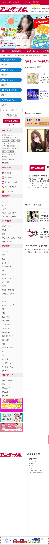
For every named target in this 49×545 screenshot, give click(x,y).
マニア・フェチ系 (8, 305)
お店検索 (8, 173)
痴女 (3, 344)
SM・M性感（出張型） (10, 217)
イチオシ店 (9, 191)
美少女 (4, 286)
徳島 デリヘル (7, 380)
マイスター (5, 140)
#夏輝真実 (5, 162)
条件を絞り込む (11, 121)
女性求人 (16, 2)
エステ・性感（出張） (10, 213)
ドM (3, 355)
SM (3, 270)
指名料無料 (38, 252)
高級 (3, 309)
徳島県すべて (6, 226)
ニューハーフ (6, 324)
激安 (18, 140)
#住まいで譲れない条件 (9, 154)
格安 (12, 146)
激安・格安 (6, 317)
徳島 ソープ (6, 384)
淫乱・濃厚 (6, 340)
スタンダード (6, 251)
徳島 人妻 (5, 392)
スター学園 (5, 138)
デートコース (6, 148)
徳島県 (37, 8)
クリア (11, 125)
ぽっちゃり (15, 148)
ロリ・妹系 (6, 282)
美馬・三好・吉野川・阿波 (11, 238)
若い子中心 (6, 332)
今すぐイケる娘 (10, 187)
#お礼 (4, 151)
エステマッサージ (8, 278)
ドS (3, 351)
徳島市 (4, 230)
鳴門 (3, 234)
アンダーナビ (6, 2)
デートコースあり (8, 367)
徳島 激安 (5, 396)
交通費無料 (29, 252)
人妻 (3, 255)
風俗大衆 (35, 2)
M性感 (4, 274)
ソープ (13, 140)
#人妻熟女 (11, 151)
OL (3, 297)
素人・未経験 (6, 267)
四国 (32, 8)
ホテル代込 (5, 146)
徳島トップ (5, 51)
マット (4, 301)
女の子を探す (31, 51)
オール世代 (6, 359)
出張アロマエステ (7, 135)
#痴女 (4, 157)
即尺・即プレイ (7, 336)
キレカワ (5, 371)
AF (12, 143)
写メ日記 (43, 249)
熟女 (3, 259)
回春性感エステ (7, 348)
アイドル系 (6, 328)
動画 (36, 249)
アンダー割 (29, 249)
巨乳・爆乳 (6, 321)
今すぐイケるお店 (11, 182)
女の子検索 (9, 178)
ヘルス (4, 209)
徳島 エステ (6, 388)
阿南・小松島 (6, 242)
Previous (5, 34)
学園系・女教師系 (8, 290)
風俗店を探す (16, 51)
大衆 (3, 313)
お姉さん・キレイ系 (9, 294)
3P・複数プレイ (7, 363)
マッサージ (5, 143)
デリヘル (14, 138)
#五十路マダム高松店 (8, 159)
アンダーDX (26, 2)
